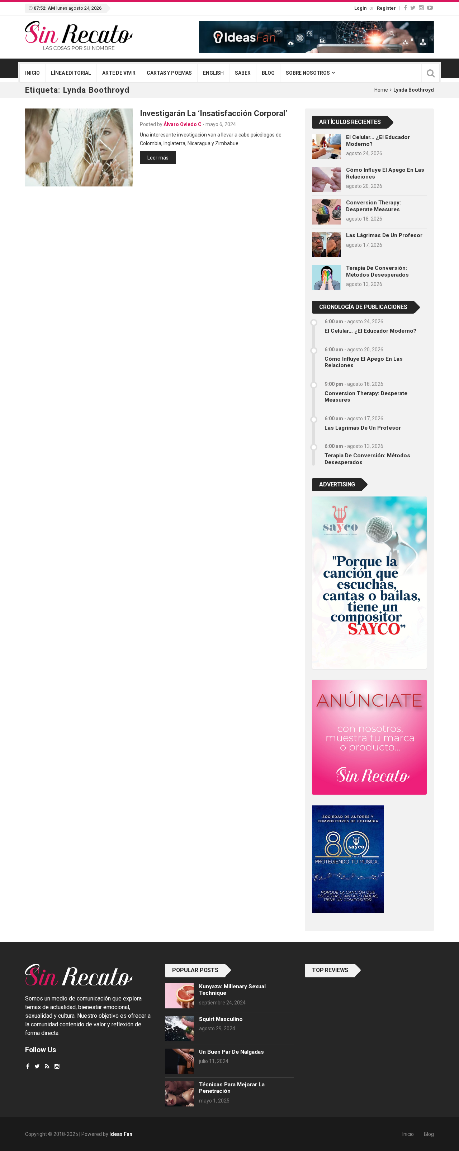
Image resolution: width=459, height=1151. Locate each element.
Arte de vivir (119, 73)
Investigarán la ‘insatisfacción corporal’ (213, 113)
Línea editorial (71, 73)
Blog (268, 73)
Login (360, 8)
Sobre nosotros (308, 73)
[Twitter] (413, 7)
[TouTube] (430, 7)
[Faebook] (27, 1066)
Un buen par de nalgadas (231, 1052)
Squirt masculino (221, 1019)
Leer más (158, 158)
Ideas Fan (120, 1134)
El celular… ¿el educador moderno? (370, 331)
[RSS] (47, 1066)
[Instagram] (421, 7)
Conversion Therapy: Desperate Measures (373, 205)
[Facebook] (405, 7)
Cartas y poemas (169, 73)
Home (381, 90)
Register (386, 8)
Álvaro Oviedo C (183, 124)
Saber (242, 73)
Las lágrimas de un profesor (384, 235)
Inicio (32, 73)
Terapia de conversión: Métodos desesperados (377, 271)
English (213, 73)
